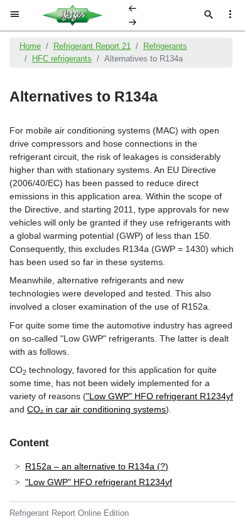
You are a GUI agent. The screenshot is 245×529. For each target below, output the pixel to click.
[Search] (209, 15)
